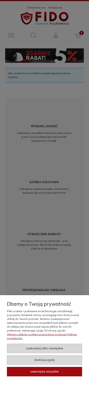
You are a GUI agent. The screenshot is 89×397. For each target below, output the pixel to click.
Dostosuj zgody (44, 360)
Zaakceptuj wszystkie (44, 371)
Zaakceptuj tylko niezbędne (44, 348)
